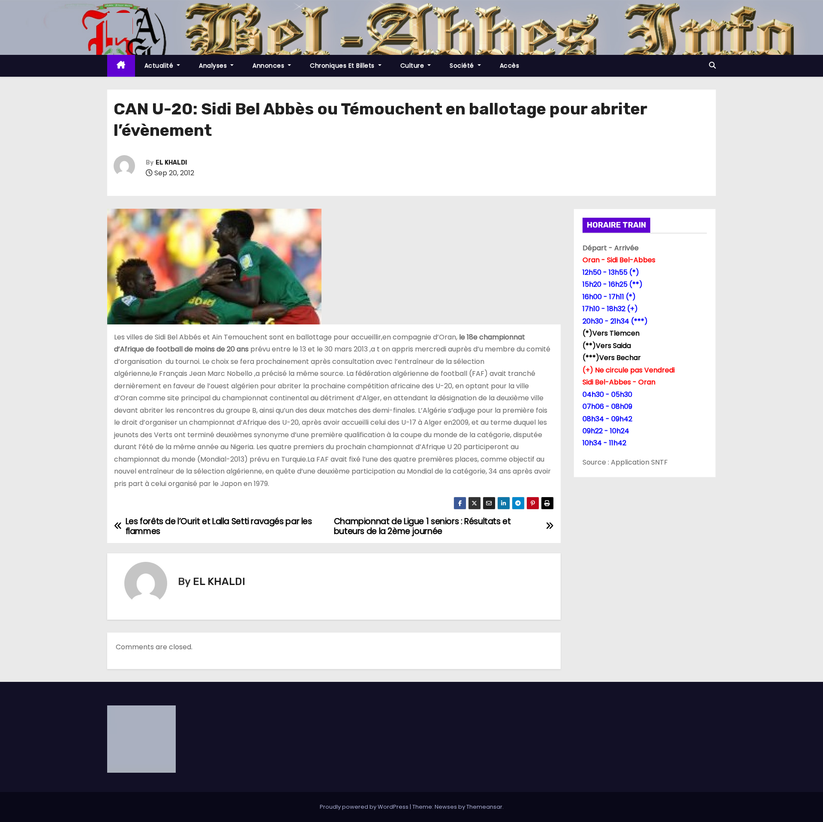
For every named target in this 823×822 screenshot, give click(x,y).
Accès (510, 65)
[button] (712, 65)
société (463, 65)
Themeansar (484, 807)
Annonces (269, 65)
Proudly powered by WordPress (365, 807)
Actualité (159, 65)
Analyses (214, 65)
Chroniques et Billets (343, 65)
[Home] (121, 66)
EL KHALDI (171, 162)
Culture (413, 65)
